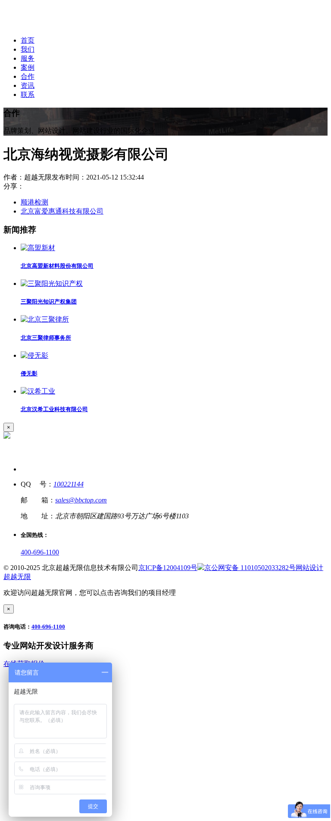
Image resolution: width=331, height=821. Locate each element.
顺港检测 (34, 202)
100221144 (68, 484)
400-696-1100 (40, 552)
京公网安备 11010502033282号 (250, 567)
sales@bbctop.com (81, 500)
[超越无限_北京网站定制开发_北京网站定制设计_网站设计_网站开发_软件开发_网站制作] (61, 25)
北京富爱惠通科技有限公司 (62, 211)
